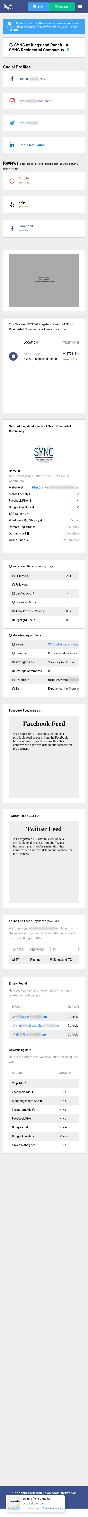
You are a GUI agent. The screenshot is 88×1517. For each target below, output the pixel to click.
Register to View (70, 359)
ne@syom (31, 1016)
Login (40, 6)
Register (64, 6)
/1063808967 (31, 79)
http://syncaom (55, 487)
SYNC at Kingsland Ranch (64, 644)
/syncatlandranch (34, 101)
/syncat (28, 123)
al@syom (30, 1034)
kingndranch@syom (38, 1025)
